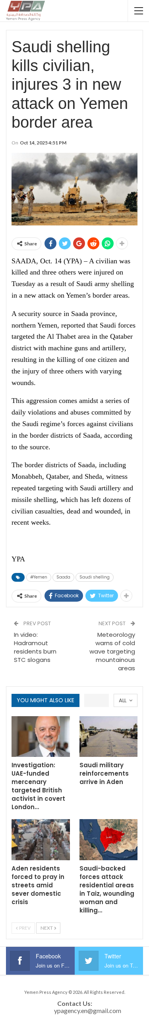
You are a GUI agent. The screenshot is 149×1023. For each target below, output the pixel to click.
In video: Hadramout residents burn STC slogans (35, 647)
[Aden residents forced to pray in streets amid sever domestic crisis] (41, 839)
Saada (63, 577)
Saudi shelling (94, 577)
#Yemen (38, 577)
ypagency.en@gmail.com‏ (87, 1010)
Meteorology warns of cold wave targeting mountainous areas (112, 651)
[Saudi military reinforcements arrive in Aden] (108, 736)
